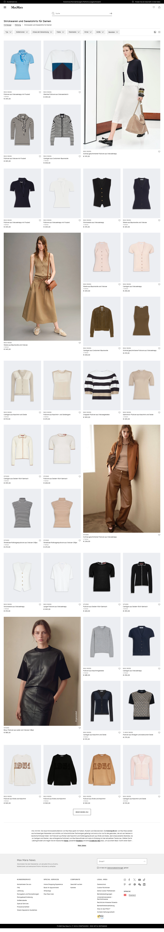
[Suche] (111, 13)
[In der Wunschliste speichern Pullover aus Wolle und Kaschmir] (40, 797)
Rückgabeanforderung (25, 897)
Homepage (7, 25)
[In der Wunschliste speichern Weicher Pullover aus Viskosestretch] (80, 92)
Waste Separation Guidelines (27, 910)
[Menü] (5, 7)
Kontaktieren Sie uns (24, 884)
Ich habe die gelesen (113, 868)
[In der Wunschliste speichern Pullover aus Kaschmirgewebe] (119, 669)
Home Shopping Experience (53, 884)
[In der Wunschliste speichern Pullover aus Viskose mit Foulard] (40, 156)
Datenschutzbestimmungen (115, 868)
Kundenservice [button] (23, 2)
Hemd (66, 841)
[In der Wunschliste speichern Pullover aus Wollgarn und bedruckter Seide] (159, 733)
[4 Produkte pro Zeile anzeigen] (159, 32)
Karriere (73, 888)
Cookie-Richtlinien (103, 888)
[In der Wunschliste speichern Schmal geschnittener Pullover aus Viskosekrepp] (159, 152)
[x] (134, 880)
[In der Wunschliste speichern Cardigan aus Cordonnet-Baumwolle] (80, 156)
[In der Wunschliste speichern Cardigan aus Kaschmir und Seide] (40, 413)
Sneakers (79, 841)
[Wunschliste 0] (154, 7)
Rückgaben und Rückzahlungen (28, 894)
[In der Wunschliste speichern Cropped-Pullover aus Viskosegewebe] (119, 413)
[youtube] (139, 880)
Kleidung (18, 25)
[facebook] (130, 880)
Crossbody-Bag (94, 841)
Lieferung (20, 891)
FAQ (18, 888)
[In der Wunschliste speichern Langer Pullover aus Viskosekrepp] (80, 605)
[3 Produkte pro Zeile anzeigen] (155, 32)
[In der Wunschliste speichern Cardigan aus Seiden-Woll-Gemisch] (40, 477)
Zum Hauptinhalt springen (11, 1)
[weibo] (130, 884)
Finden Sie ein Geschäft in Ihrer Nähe (147, 2)
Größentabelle (22, 900)
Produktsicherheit (23, 907)
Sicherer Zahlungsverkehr (106, 912)
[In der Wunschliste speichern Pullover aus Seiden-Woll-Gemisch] (80, 477)
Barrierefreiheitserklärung (106, 906)
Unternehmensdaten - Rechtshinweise (104, 898)
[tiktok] (144, 880)
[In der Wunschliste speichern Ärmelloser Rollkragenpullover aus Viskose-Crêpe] (40, 541)
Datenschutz (101, 884)
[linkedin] (144, 884)
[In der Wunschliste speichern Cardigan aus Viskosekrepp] (159, 284)
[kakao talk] (134, 884)
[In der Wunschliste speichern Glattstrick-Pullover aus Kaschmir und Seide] (159, 413)
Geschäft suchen (76, 884)
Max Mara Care (49, 894)
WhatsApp (47, 891)
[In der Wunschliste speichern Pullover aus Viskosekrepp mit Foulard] (40, 92)
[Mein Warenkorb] (159, 7)
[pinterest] (125, 884)
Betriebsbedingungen (104, 894)
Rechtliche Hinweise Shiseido (107, 902)
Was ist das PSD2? (103, 909)
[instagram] (125, 880)
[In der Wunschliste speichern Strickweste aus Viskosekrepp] (119, 220)
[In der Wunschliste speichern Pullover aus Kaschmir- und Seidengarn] (80, 413)
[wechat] (139, 884)
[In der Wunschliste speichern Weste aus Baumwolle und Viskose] (159, 220)
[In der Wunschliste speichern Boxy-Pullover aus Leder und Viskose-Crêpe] (80, 728)
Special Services (22, 904)
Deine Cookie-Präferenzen (106, 891)
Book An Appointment (51, 888)
